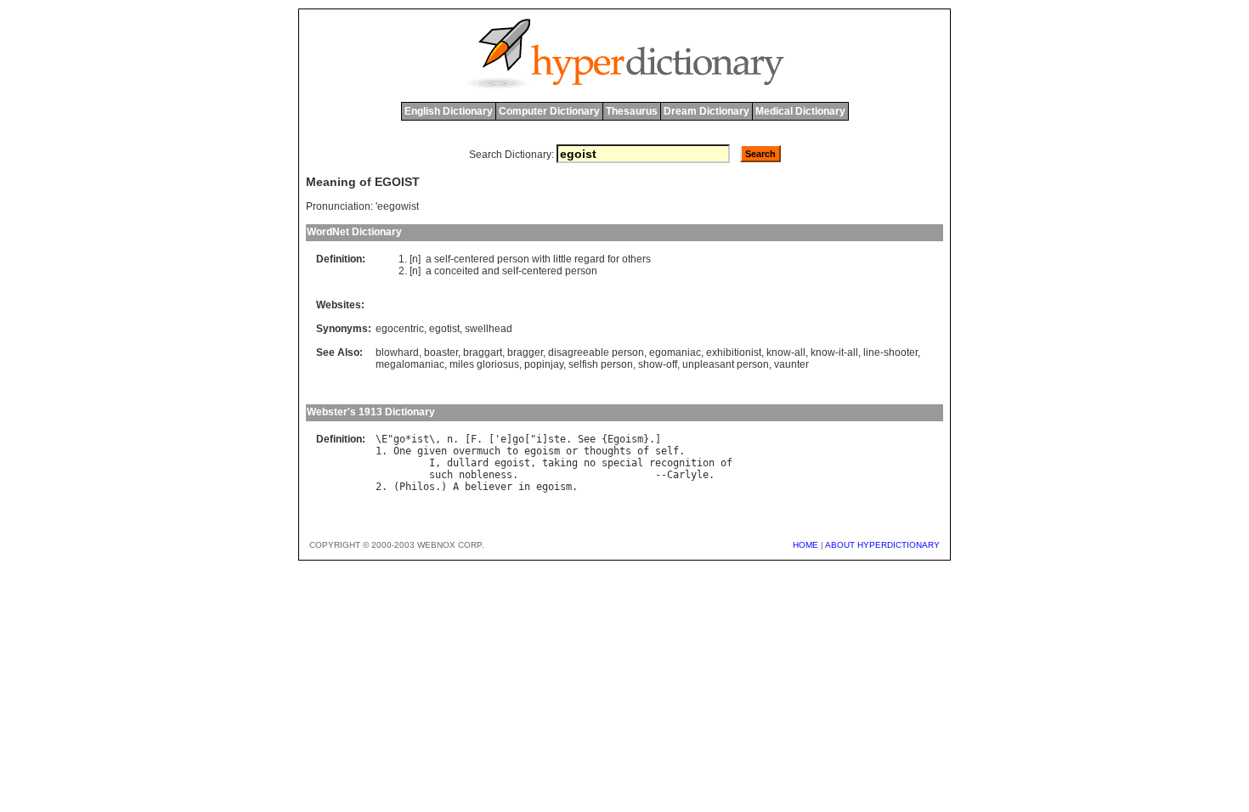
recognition (682, 463)
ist (420, 439)
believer (488, 487)
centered (474, 259)
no (590, 463)
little (562, 259)
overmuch (476, 451)
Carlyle (688, 475)
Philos (417, 487)
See (587, 439)
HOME (805, 545)
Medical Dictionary (800, 111)
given (432, 451)
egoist (512, 463)
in (524, 487)
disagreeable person (596, 352)
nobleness (485, 475)
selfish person (600, 364)
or (572, 451)
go (399, 439)
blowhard (397, 352)
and (491, 271)
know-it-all (834, 352)
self (442, 259)
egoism (542, 451)
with (541, 259)
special (622, 463)
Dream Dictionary (706, 111)
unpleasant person (725, 364)
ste (557, 439)
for (613, 259)
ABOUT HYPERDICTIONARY (882, 545)
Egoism (625, 439)
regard (589, 259)
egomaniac (675, 352)
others (636, 259)
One (402, 451)
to (512, 451)
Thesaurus (632, 111)
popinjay (543, 364)
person (513, 259)
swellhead (488, 329)
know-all (785, 352)
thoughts (607, 451)
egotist (444, 329)
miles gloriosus (484, 364)
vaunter (791, 364)
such (441, 475)
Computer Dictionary (549, 111)
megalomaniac (410, 364)
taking (560, 463)
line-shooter (890, 352)
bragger (525, 352)
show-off (657, 364)
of (643, 451)
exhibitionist (733, 352)
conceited (456, 271)
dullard (468, 463)
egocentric (400, 329)
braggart (482, 352)
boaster (441, 352)
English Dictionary (448, 111)
